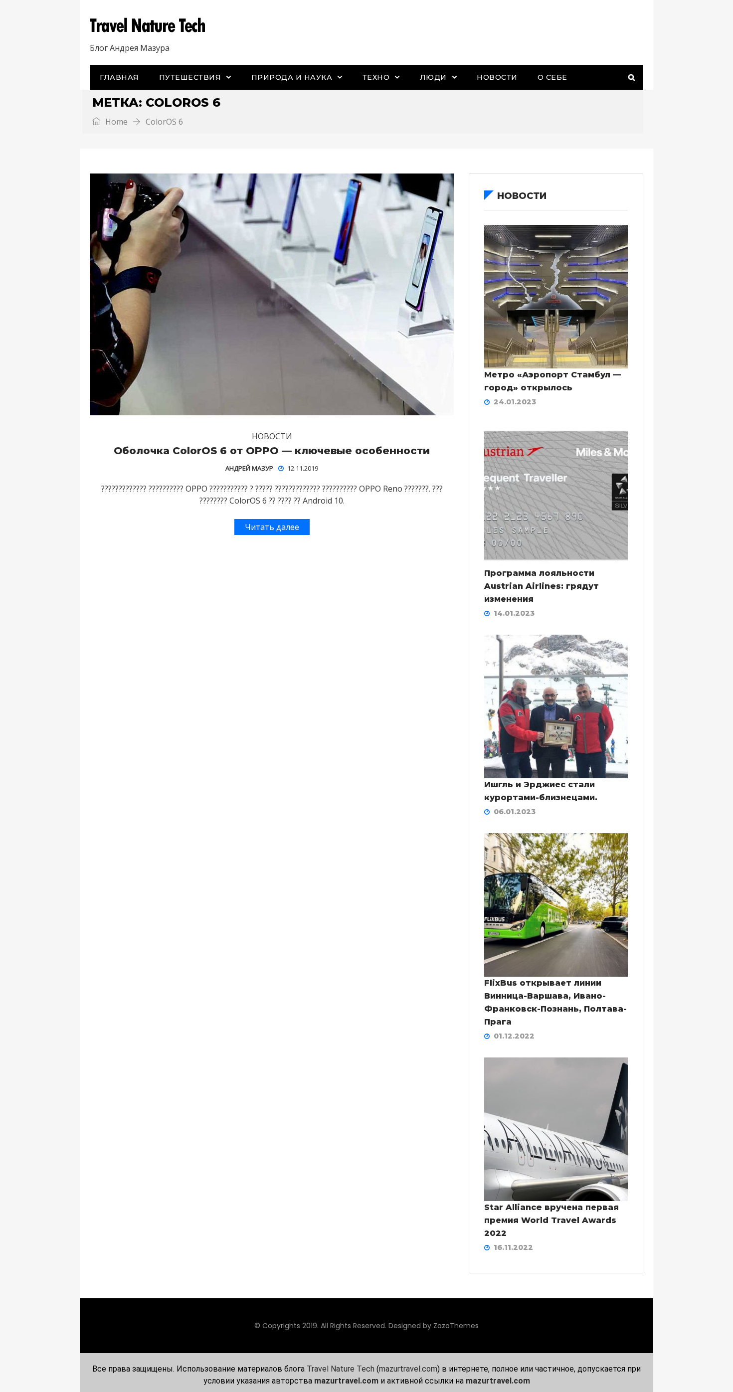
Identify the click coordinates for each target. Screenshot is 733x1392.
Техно (376, 77)
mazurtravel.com (408, 1369)
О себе (552, 77)
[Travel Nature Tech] (151, 25)
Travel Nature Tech (340, 1369)
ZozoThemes (456, 1326)
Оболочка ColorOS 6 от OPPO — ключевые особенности (272, 451)
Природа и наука (292, 77)
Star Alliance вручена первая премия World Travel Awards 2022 (551, 1220)
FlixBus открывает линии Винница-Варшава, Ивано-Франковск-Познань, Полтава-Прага (555, 1002)
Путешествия (190, 77)
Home (115, 121)
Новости (497, 77)
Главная (119, 77)
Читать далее (272, 527)
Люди (433, 77)
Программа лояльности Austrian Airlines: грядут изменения (541, 586)
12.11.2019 (302, 468)
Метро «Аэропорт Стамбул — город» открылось (552, 381)
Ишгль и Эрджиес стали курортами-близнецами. (540, 791)
